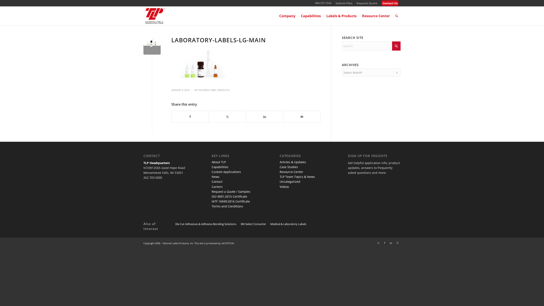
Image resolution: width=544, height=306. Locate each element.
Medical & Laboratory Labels (288, 224)
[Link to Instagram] (397, 243)
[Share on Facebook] (190, 116)
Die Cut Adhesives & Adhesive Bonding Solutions (205, 224)
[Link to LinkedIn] (391, 243)
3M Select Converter (253, 224)
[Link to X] (378, 243)
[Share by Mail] (301, 116)
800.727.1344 (323, 3)
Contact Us (390, 3)
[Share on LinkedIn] (264, 116)
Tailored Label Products (214, 90)
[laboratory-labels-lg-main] (152, 46)
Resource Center (291, 172)
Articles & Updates (293, 162)
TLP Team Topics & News (297, 177)
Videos (284, 187)
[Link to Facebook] (384, 243)
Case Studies (289, 167)
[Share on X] (227, 116)
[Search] (396, 16)
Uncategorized (290, 182)
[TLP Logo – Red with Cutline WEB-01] (155, 16)
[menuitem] (343, 3)
